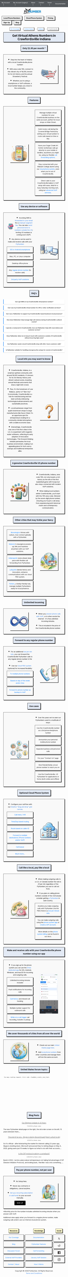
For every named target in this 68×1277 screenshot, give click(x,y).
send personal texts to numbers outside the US (23, 227)
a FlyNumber (53, 898)
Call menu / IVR (20, 815)
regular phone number (20, 270)
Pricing (50, 18)
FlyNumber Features (39, 1244)
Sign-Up (6, 23)
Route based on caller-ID (20, 828)
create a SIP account (48, 925)
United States (29, 29)
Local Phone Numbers (11, 18)
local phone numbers (49, 1052)
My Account (6, 2)
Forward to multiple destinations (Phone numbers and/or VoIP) (20, 837)
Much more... (20, 854)
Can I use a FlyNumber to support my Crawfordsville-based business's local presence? (34, 314)
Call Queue (20, 847)
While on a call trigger (18, 1017)
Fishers (12, 584)
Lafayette (13, 570)
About (33, 2)
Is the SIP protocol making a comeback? (34, 1153)
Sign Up (20, 1203)
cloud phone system (47, 169)
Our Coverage (14, 29)
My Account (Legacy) (20, 2)
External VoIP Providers (13, 1257)
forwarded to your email (24, 221)
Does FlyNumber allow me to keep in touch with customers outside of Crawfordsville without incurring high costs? (34, 337)
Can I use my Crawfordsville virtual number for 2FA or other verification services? (34, 308)
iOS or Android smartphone (20, 250)
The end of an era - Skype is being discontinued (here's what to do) (34, 1137)
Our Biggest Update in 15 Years (34, 1122)
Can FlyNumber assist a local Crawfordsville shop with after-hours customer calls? (34, 344)
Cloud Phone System (34, 18)
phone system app (50, 922)
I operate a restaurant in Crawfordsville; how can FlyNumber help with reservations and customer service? (34, 329)
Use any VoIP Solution (38, 1257)
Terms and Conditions (34, 1273)
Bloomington (15, 532)
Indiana (41, 29)
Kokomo (12, 544)
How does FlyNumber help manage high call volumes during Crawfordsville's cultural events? (34, 321)
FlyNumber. (20, 244)
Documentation (60, 4)
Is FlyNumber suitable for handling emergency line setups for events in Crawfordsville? (34, 350)
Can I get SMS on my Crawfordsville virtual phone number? (34, 302)
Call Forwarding (38, 1251)
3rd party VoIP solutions (20, 279)
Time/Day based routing (20, 822)
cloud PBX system (24, 666)
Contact (41, 2)
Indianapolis (13, 558)
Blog (17, 23)
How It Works (38, 1264)
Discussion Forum (13, 1251)
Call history (14, 999)
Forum (50, 2)
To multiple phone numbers (20, 674)
